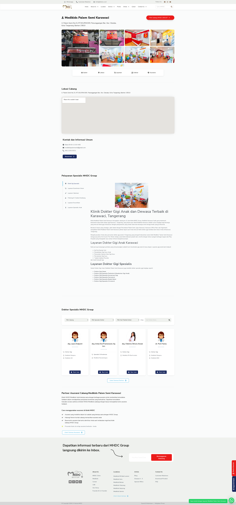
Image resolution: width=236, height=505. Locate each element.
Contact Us (141, 7)
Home (86, 7)
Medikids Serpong (119, 488)
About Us (93, 7)
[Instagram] (73, 481)
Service (110, 7)
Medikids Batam (118, 482)
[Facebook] (70, 481)
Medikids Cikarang (119, 485)
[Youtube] (77, 481)
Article (125, 7)
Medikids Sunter (118, 491)
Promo (119, 7)
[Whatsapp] (80, 481)
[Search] (171, 6)
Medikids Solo (117, 479)
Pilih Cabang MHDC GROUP (158, 18)
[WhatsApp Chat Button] (231, 500)
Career (134, 7)
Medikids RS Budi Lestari (121, 476)
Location (103, 7)
